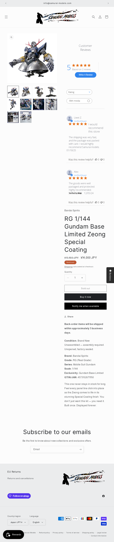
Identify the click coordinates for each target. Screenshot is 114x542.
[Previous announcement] (6, 3)
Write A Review (85, 74)
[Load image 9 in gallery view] (13, 117)
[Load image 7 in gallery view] (38, 104)
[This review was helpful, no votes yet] (96, 159)
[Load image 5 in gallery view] (13, 104)
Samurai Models (29, 533)
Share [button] (70, 316)
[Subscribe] (80, 449)
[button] (6, 17)
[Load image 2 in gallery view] (25, 91)
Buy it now (85, 297)
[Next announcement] (108, 3)
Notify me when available (85, 306)
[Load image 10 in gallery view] (25, 117)
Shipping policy (88, 533)
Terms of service (72, 533)
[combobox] (79, 92)
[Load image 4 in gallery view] (51, 91)
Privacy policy (58, 533)
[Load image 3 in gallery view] (38, 91)
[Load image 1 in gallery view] (13, 91)
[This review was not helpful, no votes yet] (101, 159)
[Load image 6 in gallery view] (25, 104)
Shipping (68, 267)
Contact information (99, 536)
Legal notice (102, 533)
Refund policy (44, 533)
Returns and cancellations (20, 478)
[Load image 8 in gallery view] (51, 104)
